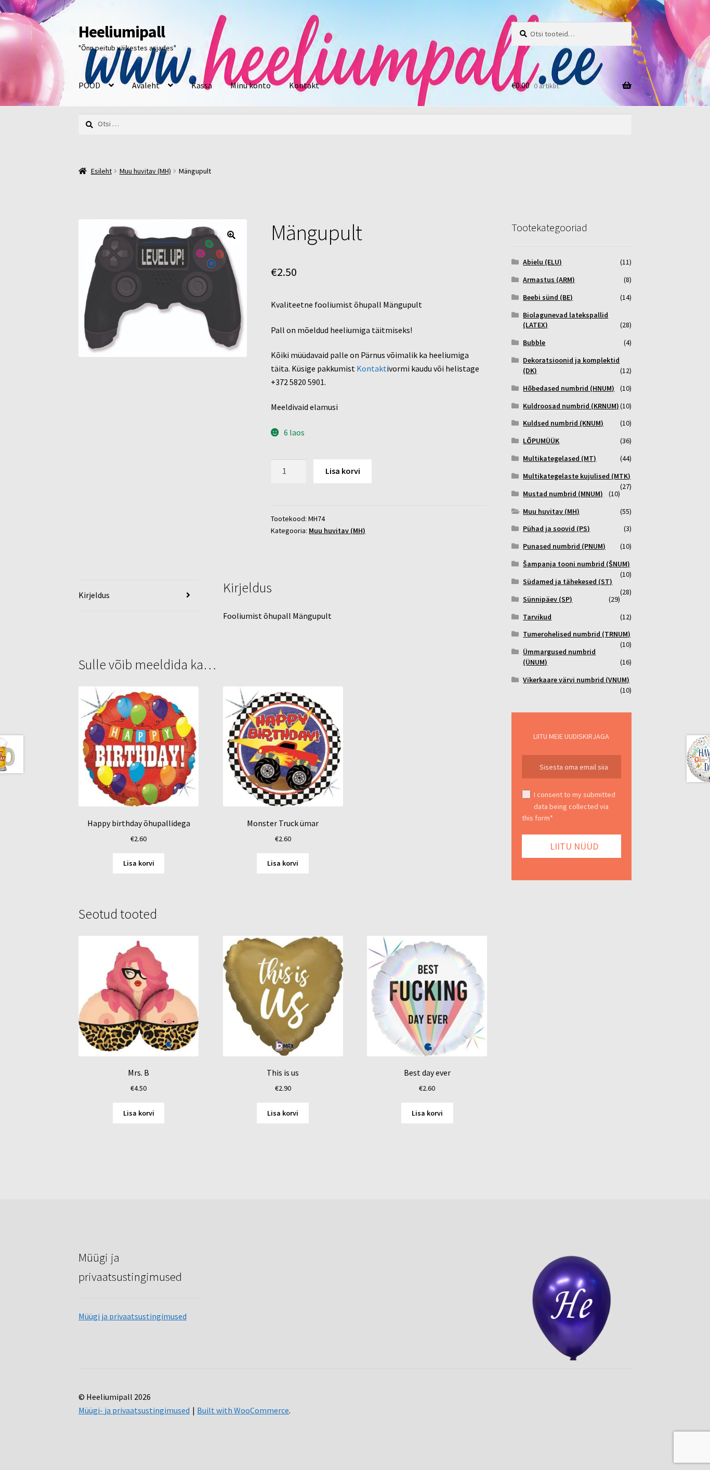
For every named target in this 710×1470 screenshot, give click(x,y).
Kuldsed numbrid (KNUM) (563, 423)
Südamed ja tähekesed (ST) (567, 581)
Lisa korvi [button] (138, 863)
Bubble (534, 342)
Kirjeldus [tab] (94, 595)
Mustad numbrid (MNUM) (563, 493)
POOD (89, 85)
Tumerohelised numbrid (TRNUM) (576, 634)
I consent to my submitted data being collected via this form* (568, 806)
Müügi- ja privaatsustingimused (134, 1410)
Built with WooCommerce (243, 1410)
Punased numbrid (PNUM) (564, 546)
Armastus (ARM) (549, 279)
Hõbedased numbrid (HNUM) (568, 388)
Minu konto (250, 85)
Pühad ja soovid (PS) (556, 528)
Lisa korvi (342, 471)
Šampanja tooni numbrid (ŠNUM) (576, 563)
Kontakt (304, 85)
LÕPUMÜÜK (541, 440)
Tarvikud (537, 616)
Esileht (101, 171)
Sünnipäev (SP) (547, 599)
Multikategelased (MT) (559, 458)
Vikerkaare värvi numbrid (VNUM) (576, 679)
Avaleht (146, 85)
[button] (231, 235)
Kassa (201, 85)
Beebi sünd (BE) (548, 297)
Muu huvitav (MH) (145, 171)
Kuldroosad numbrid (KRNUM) (571, 405)
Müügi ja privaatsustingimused (132, 1316)
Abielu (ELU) (542, 262)
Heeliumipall (121, 31)
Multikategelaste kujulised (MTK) (576, 476)
